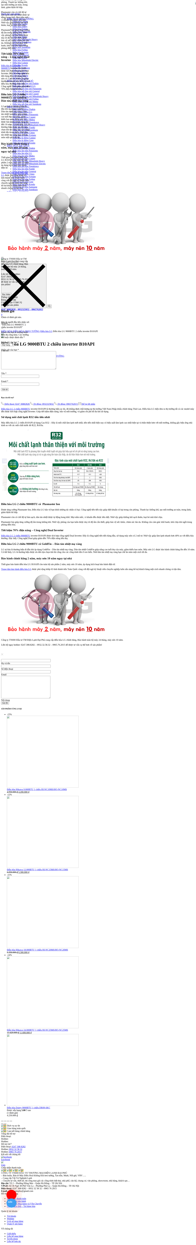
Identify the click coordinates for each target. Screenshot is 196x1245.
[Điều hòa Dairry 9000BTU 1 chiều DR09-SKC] (43, 1105)
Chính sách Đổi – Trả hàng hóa (21, 1206)
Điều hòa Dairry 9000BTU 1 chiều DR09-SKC (28, 1107)
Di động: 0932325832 (44, 404)
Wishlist (10, 1218)
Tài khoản (11, 1216)
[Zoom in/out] (11, 1121)
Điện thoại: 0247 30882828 (17, 404)
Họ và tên (5, 663)
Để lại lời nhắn (88, 404)
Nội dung (5, 700)
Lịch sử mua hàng (15, 1221)
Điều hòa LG (46, 331)
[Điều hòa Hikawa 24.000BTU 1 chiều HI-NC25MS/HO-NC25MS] (43, 1027)
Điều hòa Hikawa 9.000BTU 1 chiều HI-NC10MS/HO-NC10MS (37, 789)
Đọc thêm (6, 294)
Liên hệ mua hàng (15, 1236)
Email (4, 381)
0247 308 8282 (18, 1146)
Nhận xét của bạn (10, 350)
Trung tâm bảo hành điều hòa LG (16, 569)
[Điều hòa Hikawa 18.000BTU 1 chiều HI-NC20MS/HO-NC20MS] (43, 947)
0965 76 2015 (15, 1152)
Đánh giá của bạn (10, 342)
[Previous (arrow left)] (2, 1123)
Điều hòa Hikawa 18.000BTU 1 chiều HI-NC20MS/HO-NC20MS (37, 950)
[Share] (5, 1121)
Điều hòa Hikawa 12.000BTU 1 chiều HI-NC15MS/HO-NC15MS (37, 869)
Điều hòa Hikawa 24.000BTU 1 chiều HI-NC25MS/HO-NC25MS (37, 1030)
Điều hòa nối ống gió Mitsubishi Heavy (30, 96)
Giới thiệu (11, 1233)
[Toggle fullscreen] (8, 1121)
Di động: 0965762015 (68, 404)
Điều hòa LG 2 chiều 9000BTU (15, 409)
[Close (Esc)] (2, 1121)
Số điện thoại (7, 669)
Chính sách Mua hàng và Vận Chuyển (24, 1203)
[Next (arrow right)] (5, 1123)
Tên (3, 373)
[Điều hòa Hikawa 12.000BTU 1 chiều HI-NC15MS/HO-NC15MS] (43, 867)
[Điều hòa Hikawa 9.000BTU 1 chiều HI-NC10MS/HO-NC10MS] (43, 787)
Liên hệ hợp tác (14, 1241)
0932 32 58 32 (15, 1149)
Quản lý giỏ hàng (15, 1224)
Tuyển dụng (12, 1239)
